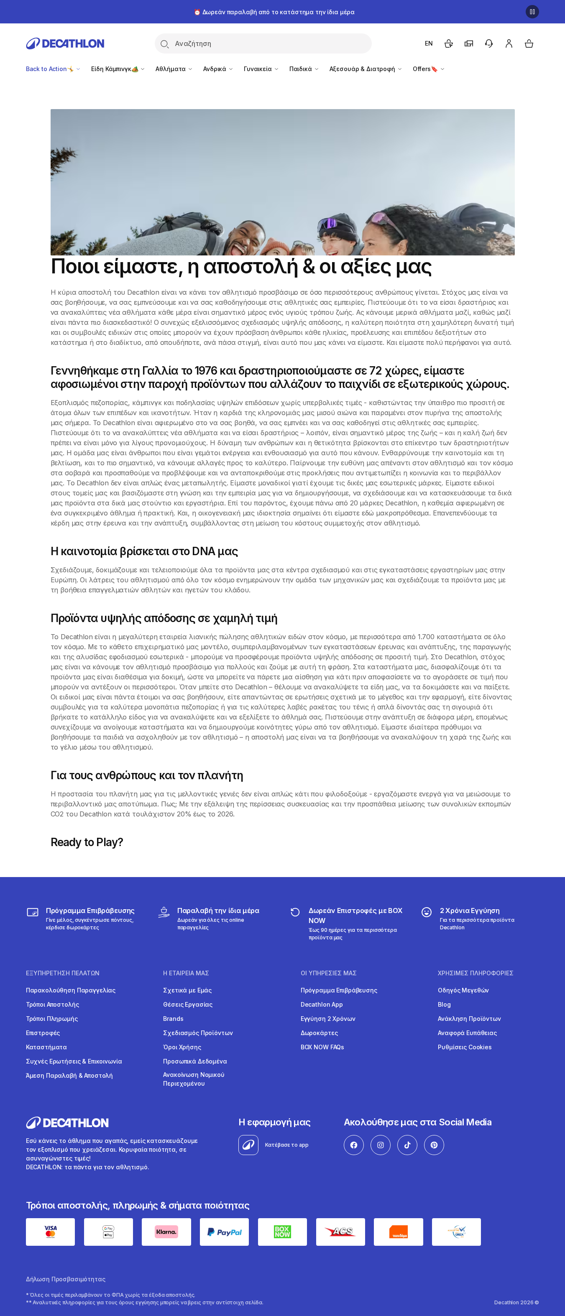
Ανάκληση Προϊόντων (469, 1018)
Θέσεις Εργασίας (187, 1004)
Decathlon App (322, 1004)
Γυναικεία (259, 68)
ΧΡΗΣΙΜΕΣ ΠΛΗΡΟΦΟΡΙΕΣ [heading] (476, 973)
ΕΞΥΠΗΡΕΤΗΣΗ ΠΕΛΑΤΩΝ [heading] (63, 973)
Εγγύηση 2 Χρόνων (328, 1018)
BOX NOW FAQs (322, 1047)
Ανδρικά (215, 68)
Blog (444, 1004)
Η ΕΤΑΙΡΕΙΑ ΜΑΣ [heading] (186, 973)
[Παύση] (532, 11)
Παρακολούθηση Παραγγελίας (71, 990)
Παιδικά (301, 68)
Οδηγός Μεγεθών (463, 990)
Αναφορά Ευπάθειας (467, 1032)
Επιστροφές (43, 1032)
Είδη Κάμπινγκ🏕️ (115, 68)
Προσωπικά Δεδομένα (195, 1061)
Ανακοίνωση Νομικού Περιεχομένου (193, 1079)
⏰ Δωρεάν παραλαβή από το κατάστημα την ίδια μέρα (274, 11)
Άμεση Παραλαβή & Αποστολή (69, 1075)
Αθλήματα (171, 68)
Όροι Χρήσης (182, 1047)
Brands (173, 1018)
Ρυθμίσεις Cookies (465, 1047)
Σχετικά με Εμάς (187, 990)
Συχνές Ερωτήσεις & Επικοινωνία (74, 1061)
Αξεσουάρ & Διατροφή (363, 68)
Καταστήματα (46, 1047)
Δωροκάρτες (319, 1032)
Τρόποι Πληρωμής (52, 1018)
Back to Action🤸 (51, 68)
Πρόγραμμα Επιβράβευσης (339, 990)
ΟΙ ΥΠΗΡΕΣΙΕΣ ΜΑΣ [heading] (329, 973)
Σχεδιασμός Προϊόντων (198, 1032)
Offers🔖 (426, 68)
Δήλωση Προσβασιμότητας (65, 1279)
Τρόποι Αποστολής (52, 1004)
